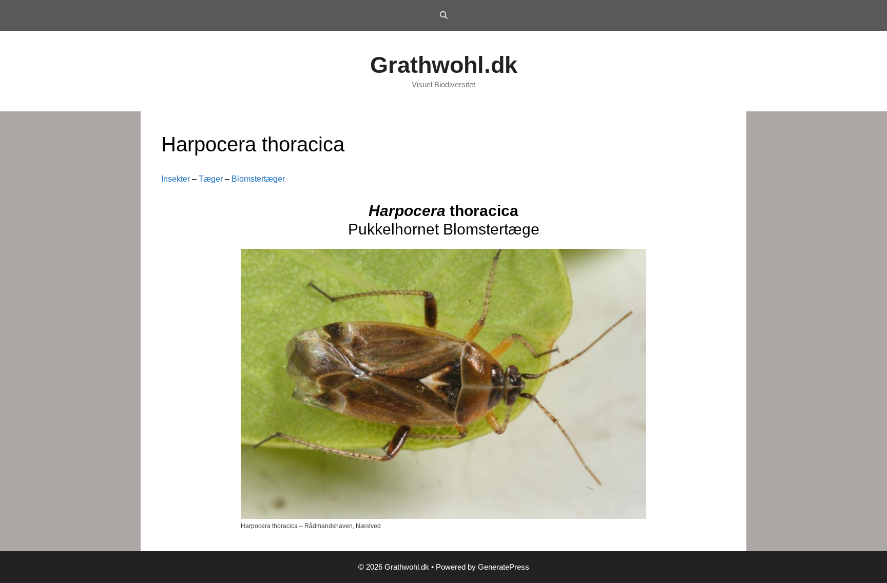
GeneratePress (503, 566)
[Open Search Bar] (443, 15)
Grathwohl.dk (443, 65)
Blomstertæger (258, 178)
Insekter (175, 178)
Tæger (211, 178)
